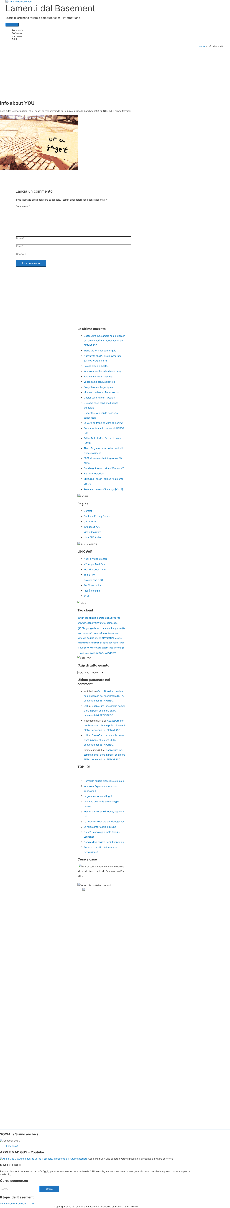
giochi (81, 628)
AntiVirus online (93, 585)
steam (105, 647)
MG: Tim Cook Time (95, 569)
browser (81, 622)
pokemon (95, 642)
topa (111, 647)
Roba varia (17, 30)
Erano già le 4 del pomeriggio (100, 350)
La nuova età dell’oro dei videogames (104, 821)
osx (96, 638)
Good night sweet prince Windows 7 (104, 468)
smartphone (84, 647)
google (90, 628)
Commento (23, 206)
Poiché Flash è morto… (96, 365)
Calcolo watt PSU (93, 580)
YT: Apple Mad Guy (94, 564)
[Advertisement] (115, 71)
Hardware (17, 36)
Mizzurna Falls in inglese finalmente (103, 478)
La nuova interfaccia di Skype (100, 826)
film (97, 622)
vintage (120, 647)
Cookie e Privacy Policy (97, 516)
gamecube (112, 622)
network (115, 633)
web (92, 653)
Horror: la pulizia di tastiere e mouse (104, 780)
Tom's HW (89, 574)
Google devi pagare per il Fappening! (104, 842)
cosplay (90, 622)
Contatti (88, 510)
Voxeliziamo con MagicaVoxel (100, 381)
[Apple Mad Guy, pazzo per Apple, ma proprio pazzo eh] (44, 1158)
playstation (108, 637)
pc (100, 638)
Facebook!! (12, 1145)
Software (17, 33)
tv (115, 647)
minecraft (98, 633)
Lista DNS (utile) (93, 537)
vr (78, 653)
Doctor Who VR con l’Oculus (99, 397)
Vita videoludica (92, 532)
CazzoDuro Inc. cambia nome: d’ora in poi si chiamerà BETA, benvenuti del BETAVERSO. (104, 340)
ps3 (106, 642)
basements (113, 617)
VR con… (88, 484)
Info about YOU (92, 526)
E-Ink (15, 39)
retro (115, 642)
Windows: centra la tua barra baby (102, 371)
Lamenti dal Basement (50, 8)
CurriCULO (90, 521)
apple (94, 617)
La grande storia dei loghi (98, 796)
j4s (123, 628)
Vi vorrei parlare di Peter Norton (101, 392)
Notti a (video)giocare (95, 558)
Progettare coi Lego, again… (99, 387)
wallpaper (84, 653)
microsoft (87, 633)
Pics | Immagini (92, 590)
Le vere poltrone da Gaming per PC (103, 422)
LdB (86, 705)
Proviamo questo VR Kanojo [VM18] (103, 489)
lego (79, 633)
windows (110, 653)
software (96, 647)
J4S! (86, 595)
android (86, 617)
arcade (102, 617)
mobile (107, 633)
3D (79, 617)
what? (100, 653)
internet (107, 628)
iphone (118, 628)
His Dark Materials (94, 473)
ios (112, 628)
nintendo (81, 638)
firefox (103, 623)
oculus (90, 638)
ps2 (102, 642)
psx (110, 642)
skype (121, 642)
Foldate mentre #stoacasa (98, 376)
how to (98, 628)
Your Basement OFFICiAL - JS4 (17, 1203)
